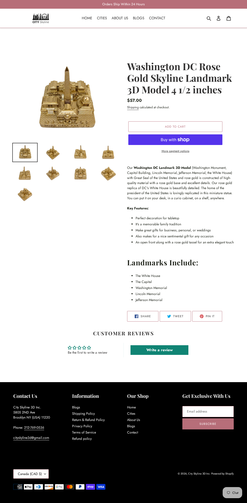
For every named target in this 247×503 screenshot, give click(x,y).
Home (131, 407)
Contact (132, 432)
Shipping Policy (83, 413)
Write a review (159, 350)
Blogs (76, 407)
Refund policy (82, 438)
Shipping (133, 107)
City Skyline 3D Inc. (199, 473)
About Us (133, 419)
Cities (131, 413)
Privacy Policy (82, 426)
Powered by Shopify (222, 473)
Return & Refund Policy (88, 419)
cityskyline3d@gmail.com (31, 437)
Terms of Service (84, 432)
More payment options (175, 151)
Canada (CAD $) (30, 473)
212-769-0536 (34, 427)
